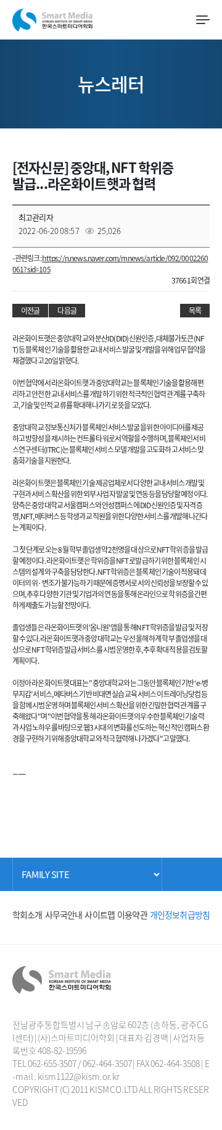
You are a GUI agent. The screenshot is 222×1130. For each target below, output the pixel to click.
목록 (195, 310)
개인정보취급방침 (180, 914)
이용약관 (132, 914)
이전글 (30, 310)
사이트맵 (99, 914)
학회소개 (27, 914)
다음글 (66, 310)
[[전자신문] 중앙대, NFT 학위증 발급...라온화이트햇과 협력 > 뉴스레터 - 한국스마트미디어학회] (52, 17)
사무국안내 (64, 914)
